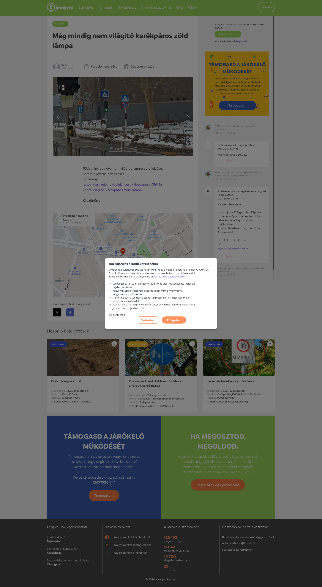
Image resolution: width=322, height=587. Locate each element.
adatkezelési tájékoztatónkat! (170, 276)
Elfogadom (174, 320)
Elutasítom (148, 320)
